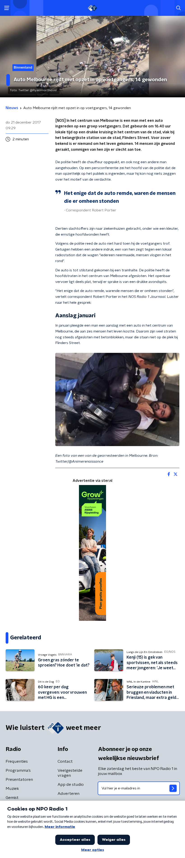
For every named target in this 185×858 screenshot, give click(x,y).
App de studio (71, 785)
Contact (65, 762)
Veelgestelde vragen (70, 773)
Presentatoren (19, 780)
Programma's (18, 771)
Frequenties (17, 762)
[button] (6, 8)
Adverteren (68, 794)
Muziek (12, 789)
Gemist (12, 798)
